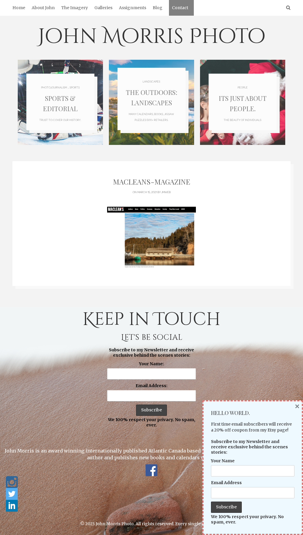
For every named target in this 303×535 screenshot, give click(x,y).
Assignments (132, 7)
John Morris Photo (151, 37)
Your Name (223, 460)
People (243, 87)
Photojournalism (54, 87)
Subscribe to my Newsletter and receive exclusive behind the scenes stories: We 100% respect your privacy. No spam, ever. (151, 387)
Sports (75, 87)
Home (18, 7)
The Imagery (74, 7)
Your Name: (151, 363)
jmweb (166, 192)
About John (43, 7)
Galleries (103, 7)
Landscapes (151, 81)
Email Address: (151, 385)
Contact (180, 7)
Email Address (226, 482)
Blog (157, 7)
